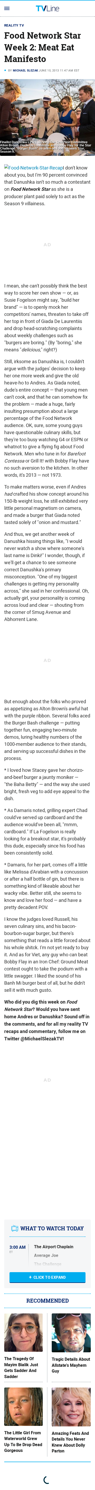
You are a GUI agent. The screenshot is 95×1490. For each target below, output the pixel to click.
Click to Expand (50, 1277)
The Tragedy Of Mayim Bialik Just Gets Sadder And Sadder (21, 1367)
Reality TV (14, 25)
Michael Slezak (25, 70)
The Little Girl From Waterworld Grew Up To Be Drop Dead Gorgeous (23, 1441)
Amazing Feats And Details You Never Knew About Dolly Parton (70, 1442)
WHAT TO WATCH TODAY (52, 1228)
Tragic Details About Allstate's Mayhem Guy (71, 1365)
